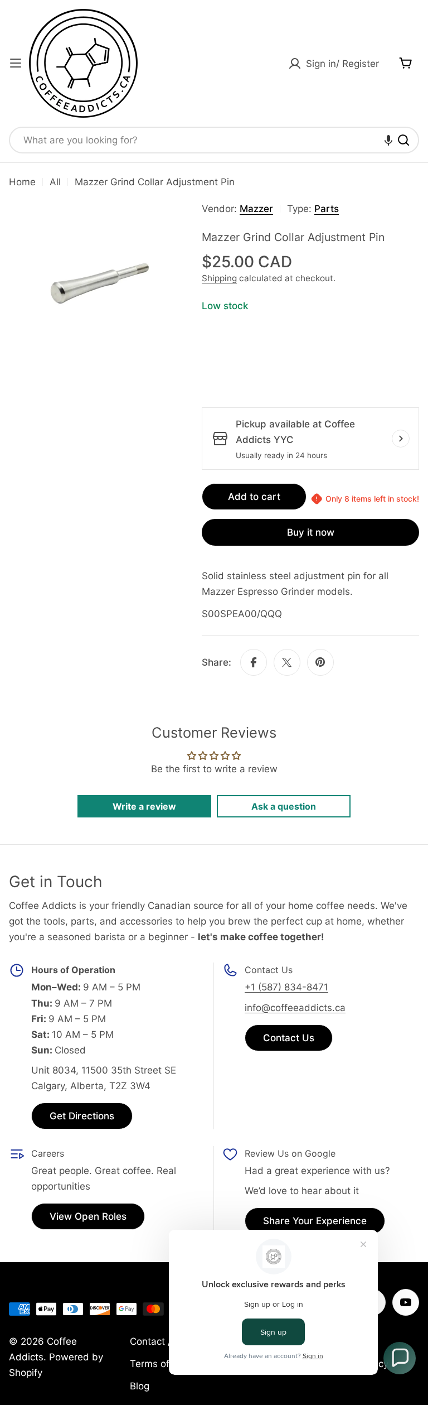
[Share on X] (287, 662)
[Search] (403, 140)
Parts (326, 208)
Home (22, 181)
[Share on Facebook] (253, 662)
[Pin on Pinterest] (320, 662)
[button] (388, 140)
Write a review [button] (144, 806)
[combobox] (214, 140)
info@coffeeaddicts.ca (295, 1007)
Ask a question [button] (283, 806)
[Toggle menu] (15, 63)
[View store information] (401, 439)
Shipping (219, 278)
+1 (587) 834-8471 (286, 987)
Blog (139, 1386)
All (55, 181)
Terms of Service (167, 1363)
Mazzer (256, 208)
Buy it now (310, 532)
